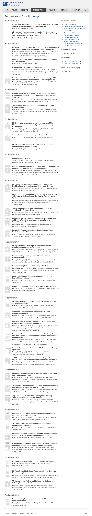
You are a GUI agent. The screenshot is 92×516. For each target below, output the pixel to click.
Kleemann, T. (16, 28)
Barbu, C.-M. (31, 326)
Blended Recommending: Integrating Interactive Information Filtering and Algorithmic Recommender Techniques (35, 444)
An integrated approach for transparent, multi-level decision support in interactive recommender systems (35, 25)
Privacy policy (15, 513)
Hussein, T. (52, 475)
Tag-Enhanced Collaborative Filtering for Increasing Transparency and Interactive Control (32, 396)
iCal (27, 513)
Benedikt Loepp (30, 16)
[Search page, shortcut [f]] (84, 10)
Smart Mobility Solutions (71, 37)
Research (25, 10)
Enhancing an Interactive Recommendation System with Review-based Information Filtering (33, 322)
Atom (21, 513)
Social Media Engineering (72, 39)
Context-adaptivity (69, 24)
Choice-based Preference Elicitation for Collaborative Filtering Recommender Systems (33, 482)
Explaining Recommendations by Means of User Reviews (34, 286)
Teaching (53, 10)
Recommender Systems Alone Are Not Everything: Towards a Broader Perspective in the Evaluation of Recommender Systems (34, 95)
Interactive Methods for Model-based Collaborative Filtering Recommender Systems (33, 145)
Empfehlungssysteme (20, 158)
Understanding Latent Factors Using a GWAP (29, 266)
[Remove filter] (74, 53)
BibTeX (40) (67, 71)
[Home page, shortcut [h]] (7, 10)
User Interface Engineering (72, 46)
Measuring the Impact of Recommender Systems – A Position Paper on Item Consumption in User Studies (32, 185)
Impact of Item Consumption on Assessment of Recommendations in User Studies (31, 246)
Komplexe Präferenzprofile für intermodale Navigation (32, 461)
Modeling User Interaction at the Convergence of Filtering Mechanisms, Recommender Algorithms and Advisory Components (34, 124)
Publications (39, 10)
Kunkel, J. (15, 224)
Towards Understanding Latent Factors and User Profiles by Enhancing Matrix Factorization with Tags (35, 386)
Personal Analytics (69, 33)
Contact (76, 10)
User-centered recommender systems (26, 67)
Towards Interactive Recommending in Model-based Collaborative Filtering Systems (32, 209)
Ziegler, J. (23, 51)
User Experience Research (72, 44)
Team (14, 10)
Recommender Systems (71, 35)
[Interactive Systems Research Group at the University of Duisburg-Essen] (13, 4)
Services (64, 10)
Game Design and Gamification (73, 26)
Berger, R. (33, 475)
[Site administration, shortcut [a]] (86, 513)
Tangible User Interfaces (71, 41)
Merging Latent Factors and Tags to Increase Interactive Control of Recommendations (33, 414)
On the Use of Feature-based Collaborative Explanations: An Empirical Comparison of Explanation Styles (35, 167)
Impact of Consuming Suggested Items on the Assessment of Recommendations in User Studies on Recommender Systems (34, 196)
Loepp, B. (15, 51)
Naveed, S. (15, 170)
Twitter (33, 513)
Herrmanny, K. (23, 437)
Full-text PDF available (71, 61)
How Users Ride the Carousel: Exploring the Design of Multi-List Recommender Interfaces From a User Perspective (35, 48)
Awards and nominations (71, 63)
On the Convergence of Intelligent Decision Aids (30, 135)
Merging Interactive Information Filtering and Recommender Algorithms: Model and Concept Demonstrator (35, 434)
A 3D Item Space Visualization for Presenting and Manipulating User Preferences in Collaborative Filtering (33, 358)
